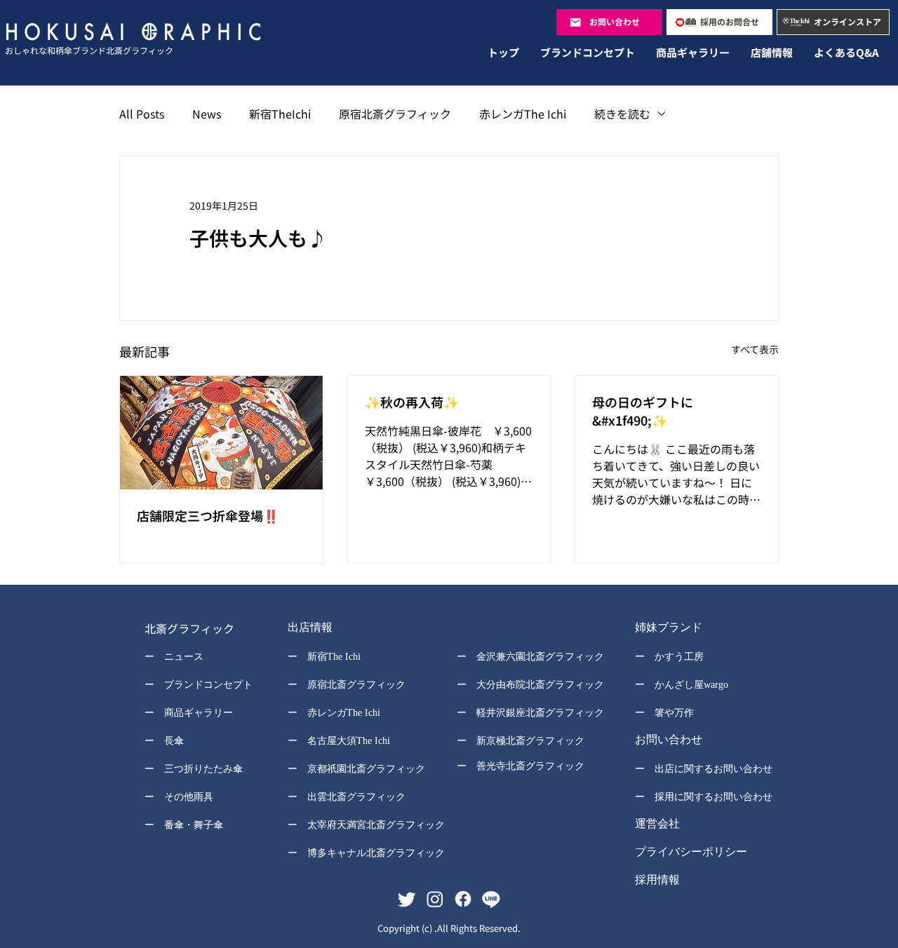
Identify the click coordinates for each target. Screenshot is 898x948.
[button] (357, 629)
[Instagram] (434, 898)
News (206, 113)
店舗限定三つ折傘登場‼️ (208, 515)
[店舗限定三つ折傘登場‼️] (221, 432)
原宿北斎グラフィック (395, 113)
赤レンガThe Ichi (522, 113)
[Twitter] (406, 898)
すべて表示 (755, 349)
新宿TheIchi (280, 113)
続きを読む (622, 113)
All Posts (141, 113)
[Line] (491, 898)
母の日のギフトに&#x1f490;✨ (642, 411)
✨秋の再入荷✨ (412, 402)
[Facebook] (463, 898)
